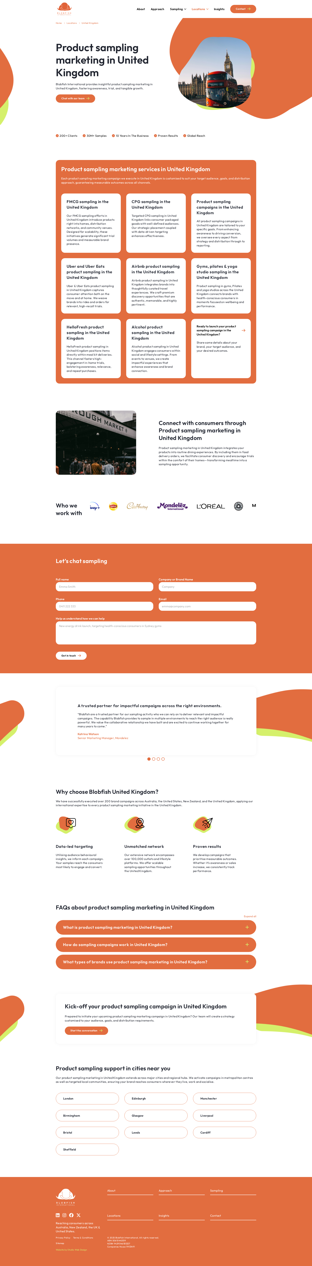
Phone (60, 599)
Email (162, 599)
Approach (165, 1190)
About (111, 1190)
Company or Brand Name (176, 579)
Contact (215, 1215)
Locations (72, 23)
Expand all (250, 916)
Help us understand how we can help (80, 618)
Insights (164, 1215)
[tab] (149, 759)
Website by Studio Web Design (71, 1249)
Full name (62, 579)
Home (59, 23)
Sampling (216, 1190)
